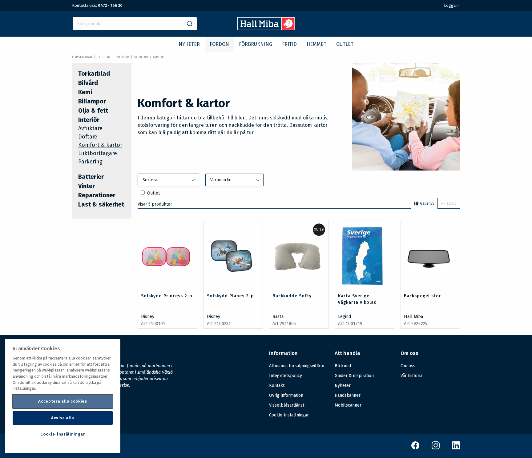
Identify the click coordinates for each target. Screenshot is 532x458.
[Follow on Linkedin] (456, 448)
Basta (278, 316)
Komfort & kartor (149, 57)
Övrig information (286, 395)
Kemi (85, 92)
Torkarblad (94, 73)
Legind (344, 316)
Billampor (92, 101)
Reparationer (96, 195)
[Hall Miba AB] (266, 28)
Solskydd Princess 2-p (166, 296)
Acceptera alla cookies (62, 401)
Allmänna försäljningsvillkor (297, 365)
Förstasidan (82, 57)
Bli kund (343, 365)
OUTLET (344, 44)
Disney (147, 316)
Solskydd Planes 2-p (230, 296)
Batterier (91, 176)
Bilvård (88, 82)
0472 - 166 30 (110, 5)
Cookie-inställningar (289, 415)
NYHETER (189, 44)
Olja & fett (93, 110)
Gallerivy (427, 203)
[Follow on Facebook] (415, 448)
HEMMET (316, 44)
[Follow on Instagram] (436, 448)
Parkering (90, 161)
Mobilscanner (348, 405)
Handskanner (348, 395)
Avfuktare (90, 128)
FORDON (219, 44)
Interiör (122, 57)
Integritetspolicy (285, 375)
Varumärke (221, 180)
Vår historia (411, 375)
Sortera (150, 180)
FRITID (289, 44)
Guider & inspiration (354, 375)
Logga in (452, 5)
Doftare (87, 136)
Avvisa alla (62, 418)
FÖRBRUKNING (255, 44)
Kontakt (276, 385)
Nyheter (343, 385)
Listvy (452, 203)
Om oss (408, 365)
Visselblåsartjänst (286, 405)
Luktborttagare (97, 153)
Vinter (86, 186)
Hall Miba (413, 316)
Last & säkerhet (101, 204)
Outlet (153, 193)
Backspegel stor (422, 296)
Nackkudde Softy (292, 296)
